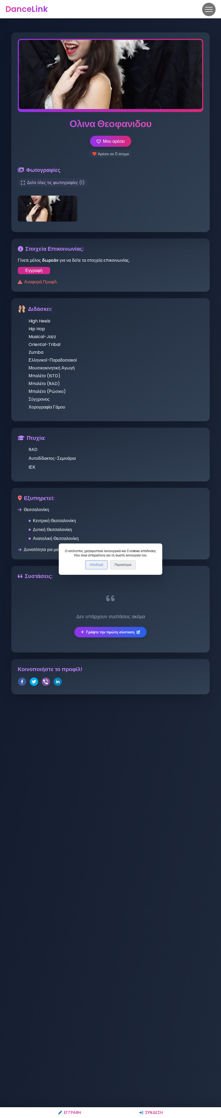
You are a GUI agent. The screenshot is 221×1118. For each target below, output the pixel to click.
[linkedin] (57, 682)
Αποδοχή (96, 565)
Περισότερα (123, 565)
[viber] (46, 682)
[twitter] (34, 682)
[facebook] (22, 682)
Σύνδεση (154, 1112)
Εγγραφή (72, 1112)
